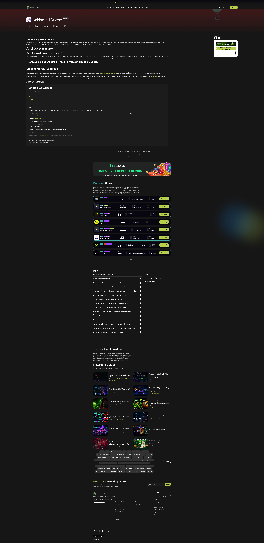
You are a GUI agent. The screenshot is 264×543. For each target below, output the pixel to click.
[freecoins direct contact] (155, 281)
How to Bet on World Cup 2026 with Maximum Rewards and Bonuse (158, 428)
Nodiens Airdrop (104, 253)
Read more (166, 461)
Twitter (30, 96)
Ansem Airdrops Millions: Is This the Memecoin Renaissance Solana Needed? (119, 427)
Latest (116, 496)
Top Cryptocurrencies (154, 393)
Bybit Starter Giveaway (106, 207)
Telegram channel (44, 135)
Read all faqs (97, 337)
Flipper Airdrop (103, 223)
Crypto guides (128, 7)
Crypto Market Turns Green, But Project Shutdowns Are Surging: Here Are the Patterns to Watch (119, 403)
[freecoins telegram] (145, 281)
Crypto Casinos (152, 381)
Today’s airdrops (119, 498)
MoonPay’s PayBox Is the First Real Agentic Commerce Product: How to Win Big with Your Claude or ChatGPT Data (159, 389)
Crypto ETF (126, 378)
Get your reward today (225, 53)
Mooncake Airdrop (104, 238)
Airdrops (109, 7)
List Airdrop (233, 7)
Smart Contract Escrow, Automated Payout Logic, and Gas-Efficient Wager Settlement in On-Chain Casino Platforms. (119, 443)
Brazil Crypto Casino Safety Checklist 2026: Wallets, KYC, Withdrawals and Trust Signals (159, 442)
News (135, 7)
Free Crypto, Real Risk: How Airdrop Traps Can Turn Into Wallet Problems (159, 416)
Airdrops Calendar (119, 501)
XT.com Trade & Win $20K (106, 246)
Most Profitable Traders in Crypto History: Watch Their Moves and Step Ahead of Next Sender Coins (119, 390)
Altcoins (159, 379)
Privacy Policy (138, 504)
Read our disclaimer (99, 503)
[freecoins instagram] (151, 281)
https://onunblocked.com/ (35, 104)
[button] (217, 7)
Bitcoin (118, 378)
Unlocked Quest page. (39, 118)
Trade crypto (157, 502)
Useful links (157, 493)
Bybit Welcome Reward (106, 230)
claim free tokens (126, 187)
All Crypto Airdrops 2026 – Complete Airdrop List (160, 508)
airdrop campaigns (110, 355)
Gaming (150, 433)
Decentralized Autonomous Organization (118, 432)
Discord (30, 102)
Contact (146, 7)
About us (140, 7)
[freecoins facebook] (153, 281)
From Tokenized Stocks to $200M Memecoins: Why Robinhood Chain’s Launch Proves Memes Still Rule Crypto (159, 402)
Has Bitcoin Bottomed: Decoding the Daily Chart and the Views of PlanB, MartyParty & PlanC (119, 375)
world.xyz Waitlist (104, 199)
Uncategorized (119, 406)
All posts (156, 512)
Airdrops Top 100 (119, 516)
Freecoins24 (155, 76)
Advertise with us (162, 496)
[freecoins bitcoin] (149, 281)
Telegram (124, 151)
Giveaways (117, 504)
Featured (117, 507)
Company (137, 493)
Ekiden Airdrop (103, 215)
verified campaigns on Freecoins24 (108, 73)
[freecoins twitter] (147, 281)
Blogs (122, 378)
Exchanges (116, 7)
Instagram (31, 99)
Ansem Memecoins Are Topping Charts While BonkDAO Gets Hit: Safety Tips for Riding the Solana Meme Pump (119, 416)
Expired (117, 519)
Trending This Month (120, 514)
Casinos (122, 7)
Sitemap (156, 514)
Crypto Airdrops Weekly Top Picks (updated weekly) (123, 510)
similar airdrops (94, 44)
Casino (160, 445)
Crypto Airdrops (33, 15)
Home (27, 15)
